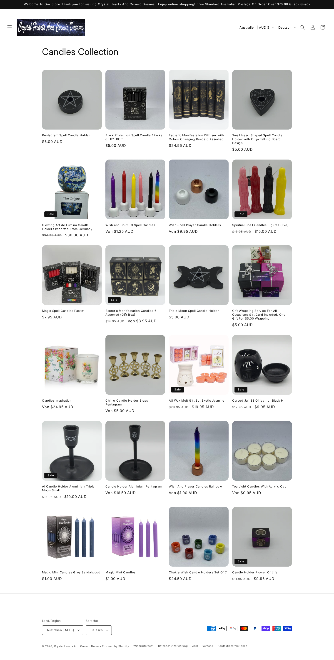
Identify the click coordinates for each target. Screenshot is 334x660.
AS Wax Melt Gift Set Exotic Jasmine (196, 400)
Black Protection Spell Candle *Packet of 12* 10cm (134, 137)
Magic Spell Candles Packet (63, 310)
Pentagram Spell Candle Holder (66, 135)
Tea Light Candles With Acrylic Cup (259, 486)
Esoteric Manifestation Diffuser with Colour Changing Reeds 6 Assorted (196, 137)
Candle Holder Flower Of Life (255, 572)
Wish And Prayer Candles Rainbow (195, 486)
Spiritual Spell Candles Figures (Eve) (260, 225)
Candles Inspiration (57, 400)
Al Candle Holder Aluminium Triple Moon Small (68, 488)
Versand (207, 646)
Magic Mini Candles (120, 572)
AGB (195, 646)
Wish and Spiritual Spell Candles (130, 225)
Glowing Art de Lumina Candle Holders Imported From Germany (67, 227)
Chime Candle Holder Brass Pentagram (126, 402)
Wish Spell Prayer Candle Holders (195, 225)
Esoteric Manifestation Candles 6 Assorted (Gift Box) (130, 312)
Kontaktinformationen (232, 646)
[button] (10, 27)
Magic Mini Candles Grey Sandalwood (71, 572)
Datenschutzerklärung (173, 646)
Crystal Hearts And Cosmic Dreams (77, 646)
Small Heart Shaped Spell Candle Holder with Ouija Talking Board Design (257, 139)
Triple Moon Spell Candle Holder (194, 310)
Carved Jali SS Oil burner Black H (258, 400)
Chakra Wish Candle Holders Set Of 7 (198, 572)
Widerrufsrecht (143, 646)
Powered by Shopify (115, 646)
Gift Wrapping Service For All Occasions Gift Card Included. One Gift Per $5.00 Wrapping (259, 314)
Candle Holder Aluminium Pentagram (133, 486)
